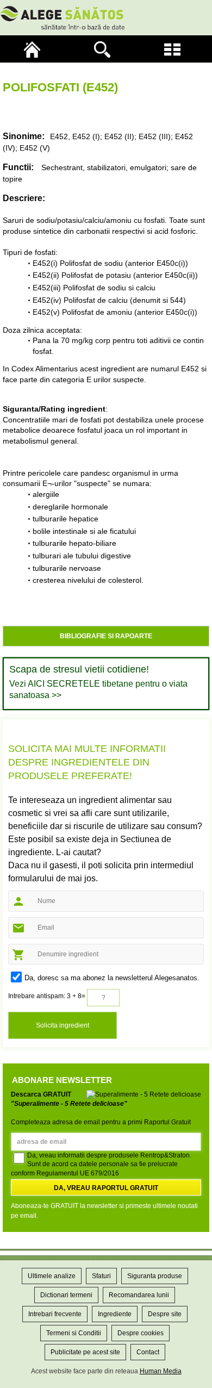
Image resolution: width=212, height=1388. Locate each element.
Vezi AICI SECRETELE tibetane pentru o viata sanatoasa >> (98, 689)
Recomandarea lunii (139, 1295)
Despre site (165, 1314)
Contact (147, 1352)
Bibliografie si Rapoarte (106, 636)
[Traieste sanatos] (106, 17)
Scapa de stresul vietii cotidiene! (79, 669)
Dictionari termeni (66, 1295)
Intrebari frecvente (55, 1314)
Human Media (161, 1371)
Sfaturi (101, 1276)
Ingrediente (115, 1314)
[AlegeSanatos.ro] (35, 49)
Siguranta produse (154, 1276)
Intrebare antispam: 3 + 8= (46, 996)
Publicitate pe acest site (85, 1352)
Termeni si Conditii (73, 1333)
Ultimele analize (52, 1276)
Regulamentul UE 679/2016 (77, 1173)
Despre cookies (140, 1333)
